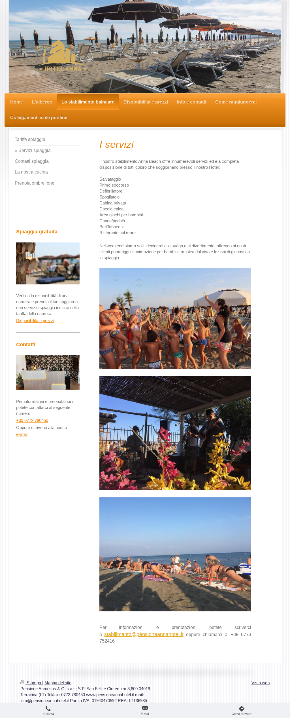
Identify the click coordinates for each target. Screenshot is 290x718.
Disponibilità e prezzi (35, 320)
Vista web (260, 682)
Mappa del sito (57, 682)
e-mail (21, 434)
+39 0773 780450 (32, 420)
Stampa (33, 682)
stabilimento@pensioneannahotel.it (144, 634)
